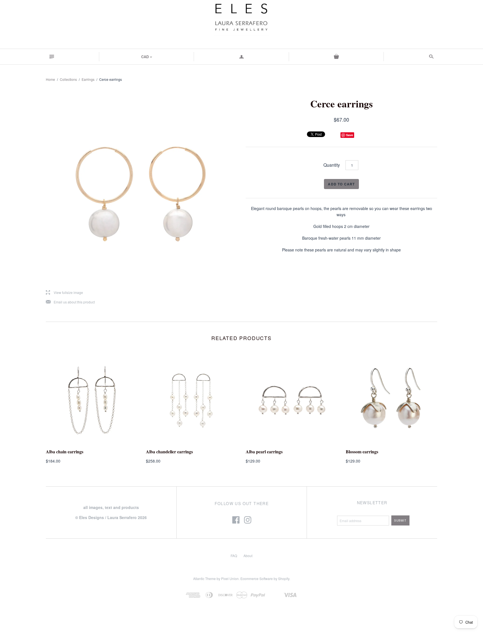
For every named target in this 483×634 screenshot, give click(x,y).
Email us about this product (70, 302)
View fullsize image (64, 292)
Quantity (331, 165)
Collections (68, 79)
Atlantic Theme (204, 578)
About (247, 555)
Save (349, 135)
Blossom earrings (362, 451)
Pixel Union (230, 578)
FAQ (234, 555)
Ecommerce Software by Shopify (264, 578)
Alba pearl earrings (264, 451)
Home (50, 79)
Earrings (88, 79)
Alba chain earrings (64, 451)
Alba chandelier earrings (169, 451)
